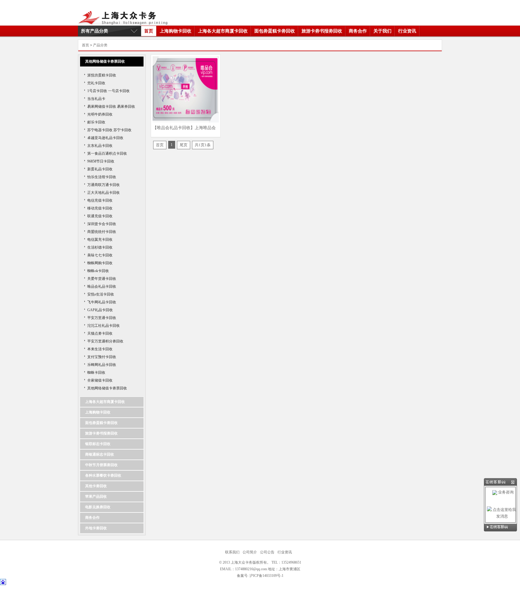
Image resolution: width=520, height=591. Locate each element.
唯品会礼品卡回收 (101, 286)
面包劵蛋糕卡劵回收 (274, 31)
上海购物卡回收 (175, 31)
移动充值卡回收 (100, 208)
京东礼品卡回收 (100, 146)
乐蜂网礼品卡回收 (101, 365)
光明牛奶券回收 (100, 114)
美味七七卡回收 (100, 255)
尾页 (183, 145)
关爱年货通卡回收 (101, 279)
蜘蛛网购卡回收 (100, 263)
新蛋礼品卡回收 (100, 169)
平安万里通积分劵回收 (105, 341)
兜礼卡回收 (96, 83)
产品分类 (100, 45)
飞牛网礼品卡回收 (101, 302)
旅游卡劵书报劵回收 (322, 31)
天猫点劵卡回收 (100, 333)
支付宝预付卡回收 (101, 357)
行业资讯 (407, 31)
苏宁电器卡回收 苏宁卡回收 (109, 130)
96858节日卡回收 (100, 161)
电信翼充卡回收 (100, 239)
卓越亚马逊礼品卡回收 (105, 138)
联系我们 (232, 552)
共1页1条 (203, 145)
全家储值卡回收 (100, 380)
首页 (148, 31)
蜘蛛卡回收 (96, 372)
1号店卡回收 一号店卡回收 (108, 91)
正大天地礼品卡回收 (103, 192)
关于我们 (382, 31)
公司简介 (250, 552)
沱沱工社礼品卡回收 (103, 325)
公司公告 (267, 552)
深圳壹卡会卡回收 (101, 224)
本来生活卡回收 (100, 349)
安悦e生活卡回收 (100, 294)
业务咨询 (505, 492)
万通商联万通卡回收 (103, 185)
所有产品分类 (94, 31)
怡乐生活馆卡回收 (101, 177)
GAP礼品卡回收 (100, 310)
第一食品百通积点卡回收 (107, 153)
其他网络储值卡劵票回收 (107, 388)
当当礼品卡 (96, 99)
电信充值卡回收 (100, 200)
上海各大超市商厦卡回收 (223, 31)
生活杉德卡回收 (100, 247)
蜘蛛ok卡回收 (98, 271)
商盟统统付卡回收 (101, 232)
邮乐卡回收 (96, 122)
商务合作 (358, 31)
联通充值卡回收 (100, 216)
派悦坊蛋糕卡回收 (101, 75)
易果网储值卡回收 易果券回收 (111, 106)
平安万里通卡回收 (101, 318)
